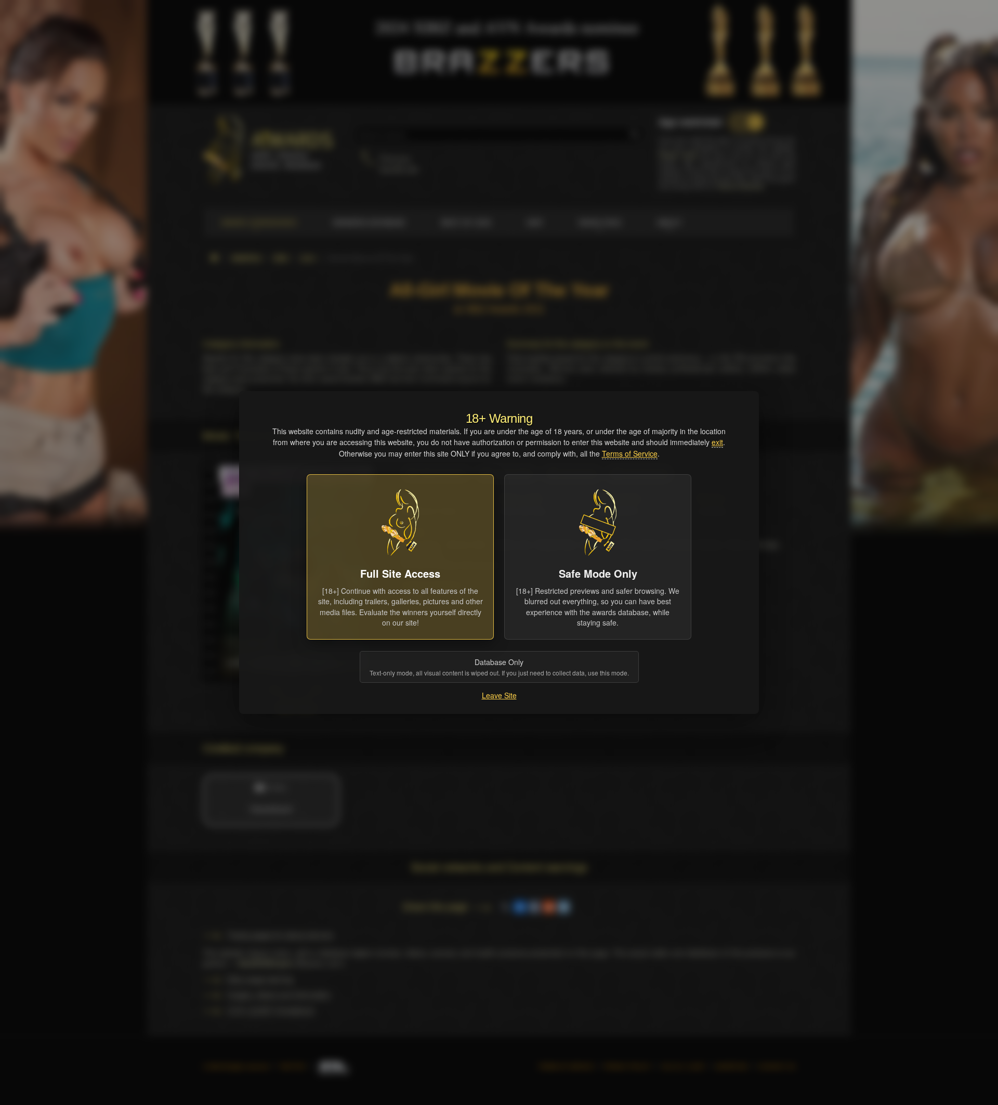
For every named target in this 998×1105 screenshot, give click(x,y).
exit (717, 442)
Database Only (499, 667)
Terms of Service (630, 453)
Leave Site (499, 695)
